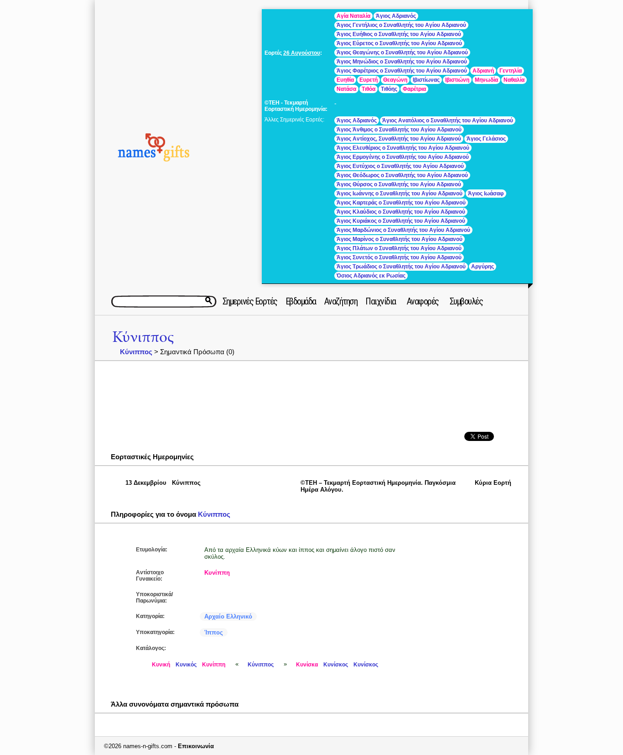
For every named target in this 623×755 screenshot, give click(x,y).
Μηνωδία (486, 80)
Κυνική (161, 664)
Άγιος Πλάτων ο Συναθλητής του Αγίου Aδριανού (399, 248)
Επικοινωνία (196, 746)
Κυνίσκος (335, 664)
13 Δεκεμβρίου (145, 482)
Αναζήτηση (341, 301)
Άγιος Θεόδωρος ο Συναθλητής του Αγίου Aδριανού (402, 175)
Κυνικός (186, 664)
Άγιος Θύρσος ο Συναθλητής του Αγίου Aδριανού (399, 184)
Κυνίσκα (307, 664)
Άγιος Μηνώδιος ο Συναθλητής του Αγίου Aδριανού (402, 61)
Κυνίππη (217, 572)
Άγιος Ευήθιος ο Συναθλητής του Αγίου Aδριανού (399, 34)
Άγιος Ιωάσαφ (486, 193)
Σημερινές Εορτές (250, 301)
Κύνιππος (143, 337)
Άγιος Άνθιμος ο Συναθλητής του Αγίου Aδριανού (399, 129)
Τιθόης (389, 89)
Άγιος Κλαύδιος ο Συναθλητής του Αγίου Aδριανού (401, 212)
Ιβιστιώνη (457, 80)
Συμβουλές (466, 301)
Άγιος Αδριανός (396, 16)
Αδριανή (483, 71)
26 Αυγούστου (301, 53)
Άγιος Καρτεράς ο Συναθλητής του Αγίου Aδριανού (401, 202)
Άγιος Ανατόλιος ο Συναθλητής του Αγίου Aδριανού (447, 120)
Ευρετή (368, 80)
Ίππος (213, 632)
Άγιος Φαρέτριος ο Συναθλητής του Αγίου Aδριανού (402, 71)
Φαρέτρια (414, 89)
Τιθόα (368, 89)
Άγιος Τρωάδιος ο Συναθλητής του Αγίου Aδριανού (401, 266)
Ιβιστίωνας (426, 80)
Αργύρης (482, 266)
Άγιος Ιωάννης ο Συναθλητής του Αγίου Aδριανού (399, 193)
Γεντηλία (510, 71)
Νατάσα (346, 89)
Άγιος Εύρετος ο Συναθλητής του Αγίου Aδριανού (399, 43)
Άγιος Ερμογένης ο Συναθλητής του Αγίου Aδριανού (403, 157)
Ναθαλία (514, 80)
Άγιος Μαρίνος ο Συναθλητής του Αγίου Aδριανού (399, 239)
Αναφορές (423, 301)
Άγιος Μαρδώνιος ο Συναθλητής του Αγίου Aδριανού (403, 230)
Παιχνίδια (380, 301)
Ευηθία (345, 80)
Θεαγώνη (395, 80)
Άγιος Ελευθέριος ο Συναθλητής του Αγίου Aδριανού (403, 148)
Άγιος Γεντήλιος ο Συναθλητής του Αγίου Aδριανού (401, 25)
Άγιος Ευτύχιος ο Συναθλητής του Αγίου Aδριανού (400, 166)
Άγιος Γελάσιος (486, 139)
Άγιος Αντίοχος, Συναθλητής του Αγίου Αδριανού (399, 139)
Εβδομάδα (301, 301)
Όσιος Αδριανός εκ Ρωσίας (371, 276)
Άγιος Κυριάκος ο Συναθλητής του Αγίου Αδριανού (401, 221)
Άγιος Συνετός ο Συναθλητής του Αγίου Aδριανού (399, 257)
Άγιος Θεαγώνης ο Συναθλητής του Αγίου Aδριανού (402, 52)
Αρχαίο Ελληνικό (228, 616)
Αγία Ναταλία (353, 16)
